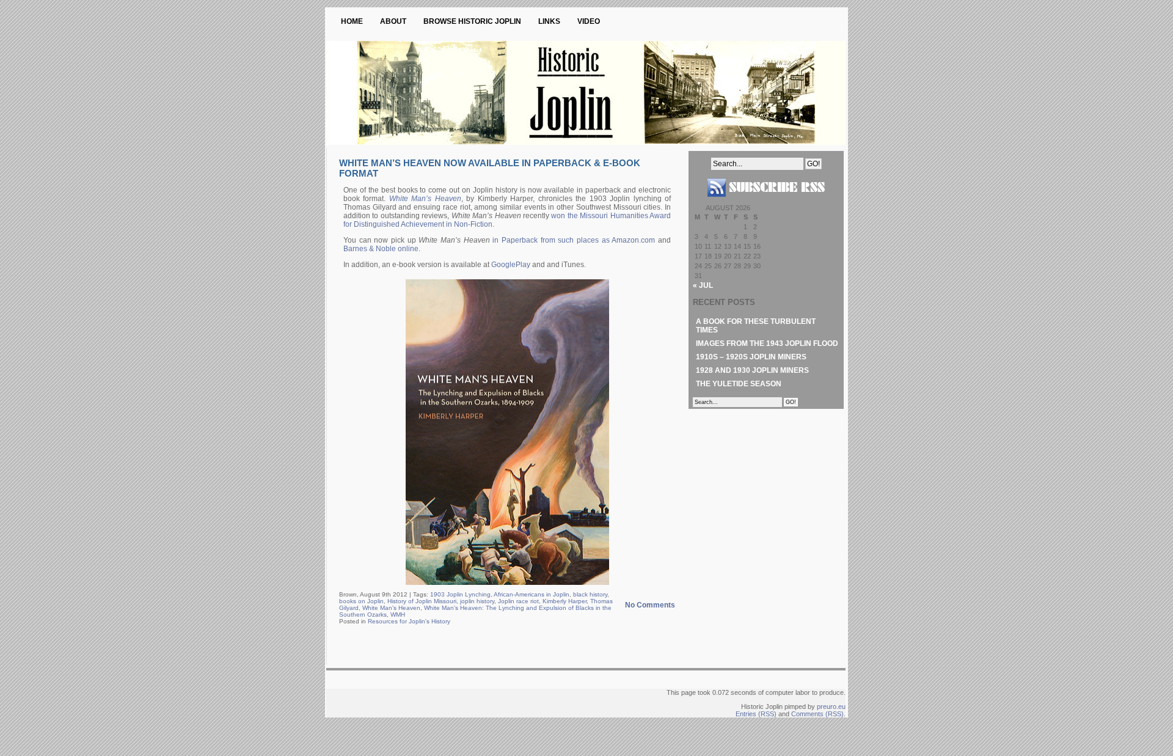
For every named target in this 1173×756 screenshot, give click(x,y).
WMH (397, 614)
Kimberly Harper (564, 601)
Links (549, 21)
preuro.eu (831, 706)
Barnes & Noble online (380, 248)
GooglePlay (510, 264)
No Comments (650, 605)
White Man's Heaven (391, 607)
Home (352, 21)
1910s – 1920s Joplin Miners (751, 357)
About (393, 21)
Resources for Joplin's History (409, 621)
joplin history (477, 601)
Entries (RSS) (756, 713)
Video (588, 21)
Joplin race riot (518, 601)
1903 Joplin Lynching (460, 594)
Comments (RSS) (817, 713)
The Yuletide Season (738, 384)
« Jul (703, 285)
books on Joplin (361, 601)
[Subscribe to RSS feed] (766, 201)
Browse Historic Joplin (472, 21)
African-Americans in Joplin (531, 594)
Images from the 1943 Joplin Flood (767, 343)
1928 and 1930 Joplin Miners (752, 370)
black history (590, 594)
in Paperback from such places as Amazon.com (573, 240)
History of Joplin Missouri (421, 601)
